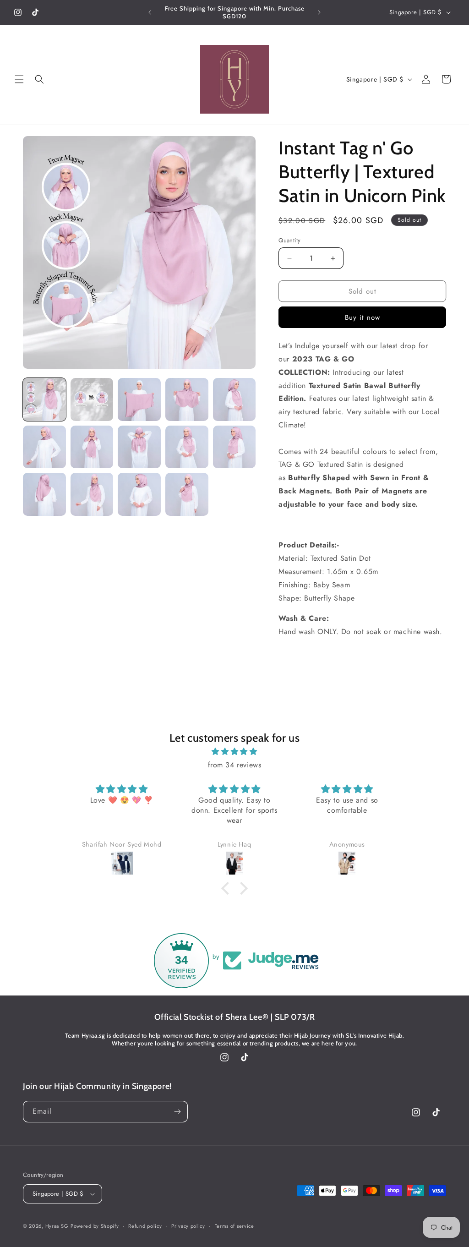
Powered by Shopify (95, 1226)
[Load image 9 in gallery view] (186, 447)
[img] (234, 752)
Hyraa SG (57, 1226)
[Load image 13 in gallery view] (139, 494)
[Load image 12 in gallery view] (92, 494)
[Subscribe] (177, 1111)
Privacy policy (188, 1226)
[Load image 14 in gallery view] (186, 494)
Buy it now (362, 317)
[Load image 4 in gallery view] (186, 399)
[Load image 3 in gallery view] (139, 399)
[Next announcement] (319, 12)
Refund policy (145, 1226)
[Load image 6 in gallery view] (44, 447)
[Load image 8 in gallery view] (139, 447)
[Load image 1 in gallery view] (44, 399)
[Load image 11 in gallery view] (44, 494)
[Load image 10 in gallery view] (234, 447)
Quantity (289, 240)
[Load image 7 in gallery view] (92, 447)
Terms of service (234, 1226)
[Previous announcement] (150, 12)
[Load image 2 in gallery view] (92, 399)
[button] (19, 79)
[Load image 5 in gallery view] (234, 399)
